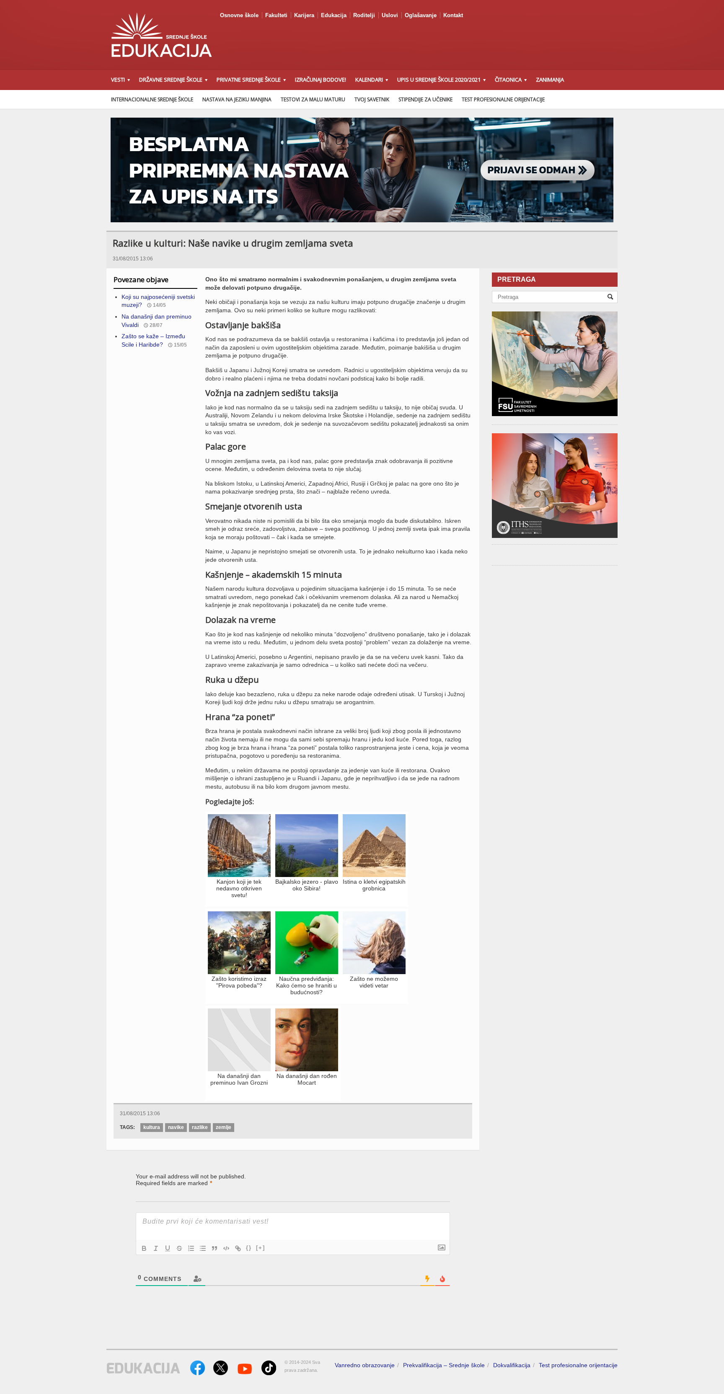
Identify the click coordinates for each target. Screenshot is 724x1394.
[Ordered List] (191, 1248)
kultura (151, 1127)
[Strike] (179, 1248)
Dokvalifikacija (511, 1365)
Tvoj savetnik (371, 99)
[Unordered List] (203, 1248)
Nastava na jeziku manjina (237, 99)
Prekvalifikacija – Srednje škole (444, 1365)
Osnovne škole (239, 15)
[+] (260, 1248)
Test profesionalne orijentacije (503, 99)
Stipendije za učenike (425, 99)
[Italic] (156, 1248)
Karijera (304, 15)
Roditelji (364, 15)
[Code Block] (226, 1248)
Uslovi (390, 15)
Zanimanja (550, 79)
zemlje (223, 1127)
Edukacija (333, 15)
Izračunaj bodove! (320, 79)
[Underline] (167, 1248)
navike (176, 1127)
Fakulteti (276, 15)
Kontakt (453, 15)
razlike (200, 1127)
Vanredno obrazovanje (365, 1365)
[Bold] (144, 1248)
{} (249, 1248)
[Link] (238, 1248)
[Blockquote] (214, 1248)
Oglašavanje (421, 15)
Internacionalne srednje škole (152, 99)
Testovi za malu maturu (313, 99)
